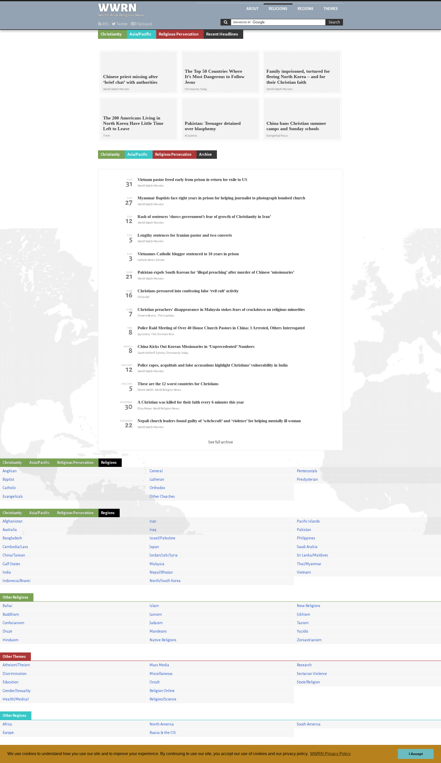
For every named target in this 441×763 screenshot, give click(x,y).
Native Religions (163, 640)
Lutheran (157, 479)
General (156, 471)
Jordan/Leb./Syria (164, 555)
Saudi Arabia (307, 547)
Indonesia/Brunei (16, 581)
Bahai (7, 606)
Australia (10, 530)
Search (334, 22)
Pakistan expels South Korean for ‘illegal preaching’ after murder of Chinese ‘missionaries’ (216, 272)
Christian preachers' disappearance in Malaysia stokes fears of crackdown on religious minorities (221, 309)
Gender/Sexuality (17, 691)
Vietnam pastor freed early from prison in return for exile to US (192, 179)
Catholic (9, 488)
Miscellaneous (161, 674)
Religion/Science (163, 699)
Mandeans (158, 631)
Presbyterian (307, 479)
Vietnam (304, 572)
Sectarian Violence (312, 674)
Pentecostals (307, 471)
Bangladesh (12, 538)
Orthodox (157, 488)
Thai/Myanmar (309, 564)
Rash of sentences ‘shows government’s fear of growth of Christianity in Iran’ (204, 216)
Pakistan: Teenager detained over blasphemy (213, 126)
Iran (153, 521)
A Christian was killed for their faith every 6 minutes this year (191, 402)
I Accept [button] (416, 754)
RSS (105, 24)
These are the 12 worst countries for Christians (178, 384)
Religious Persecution (179, 34)
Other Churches (162, 496)
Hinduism (10, 640)
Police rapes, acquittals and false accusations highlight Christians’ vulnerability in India (213, 365)
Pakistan (304, 530)
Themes (331, 9)
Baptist (8, 479)
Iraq (153, 530)
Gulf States (11, 564)
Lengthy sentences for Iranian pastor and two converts (185, 235)
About (252, 9)
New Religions (308, 606)
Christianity (111, 34)
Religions (278, 9)
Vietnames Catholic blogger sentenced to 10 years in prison (188, 254)
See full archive (220, 442)
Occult (155, 682)
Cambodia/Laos (15, 547)
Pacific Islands (308, 521)
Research (304, 665)
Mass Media (159, 665)
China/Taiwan (14, 555)
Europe (8, 733)
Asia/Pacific (140, 34)
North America (162, 724)
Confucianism (13, 623)
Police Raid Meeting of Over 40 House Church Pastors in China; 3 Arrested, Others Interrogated (221, 328)
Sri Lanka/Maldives (312, 555)
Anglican (10, 471)
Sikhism (303, 614)
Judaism (156, 623)
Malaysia (157, 564)
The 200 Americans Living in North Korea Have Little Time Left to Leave (133, 123)
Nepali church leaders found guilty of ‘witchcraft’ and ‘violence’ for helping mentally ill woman (219, 421)
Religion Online (162, 691)
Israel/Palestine (162, 538)
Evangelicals (13, 496)
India (7, 572)
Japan (154, 547)
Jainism (156, 614)
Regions (305, 9)
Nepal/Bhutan (161, 572)
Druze (7, 631)
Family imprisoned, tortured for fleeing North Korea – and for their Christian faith (298, 76)
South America (309, 724)
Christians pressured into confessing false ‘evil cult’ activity (188, 291)
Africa (7, 724)
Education (10, 682)
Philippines (306, 538)
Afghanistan (12, 521)
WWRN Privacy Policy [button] (330, 754)
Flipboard (144, 24)
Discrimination (15, 674)
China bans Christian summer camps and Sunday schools (296, 126)
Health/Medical (16, 699)
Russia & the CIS (163, 733)
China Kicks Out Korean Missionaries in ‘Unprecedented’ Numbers (196, 346)
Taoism (303, 623)
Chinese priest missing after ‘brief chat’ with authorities (130, 79)
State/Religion (308, 682)
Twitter (122, 24)
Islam (154, 606)
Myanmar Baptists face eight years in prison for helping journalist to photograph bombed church (221, 198)
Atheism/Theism (16, 665)
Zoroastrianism (309, 640)
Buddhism (11, 614)
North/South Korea (165, 581)
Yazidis (302, 631)
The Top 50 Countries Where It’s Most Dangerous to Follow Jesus (214, 76)
